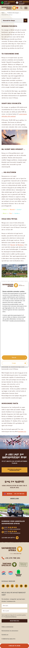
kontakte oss (22, 431)
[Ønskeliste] (17, 8)
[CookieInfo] (13, 285)
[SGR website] (4, 573)
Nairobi (12, 245)
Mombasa (21, 245)
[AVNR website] (10, 573)
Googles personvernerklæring (17, 320)
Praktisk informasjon (13, 12)
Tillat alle (14, 357)
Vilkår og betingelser (7, 626)
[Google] (12, 586)
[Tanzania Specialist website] (9, 564)
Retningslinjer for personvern (10, 630)
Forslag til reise (14, 645)
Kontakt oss (5, 634)
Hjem (3, 12)
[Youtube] (3, 586)
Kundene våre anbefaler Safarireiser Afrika (13, 522)
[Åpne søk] (21, 8)
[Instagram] (16, 586)
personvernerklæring (10, 616)
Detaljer (14, 363)
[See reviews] (14, 530)
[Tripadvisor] (7, 586)
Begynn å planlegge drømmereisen (14, 470)
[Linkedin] (25, 586)
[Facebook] (21, 586)
